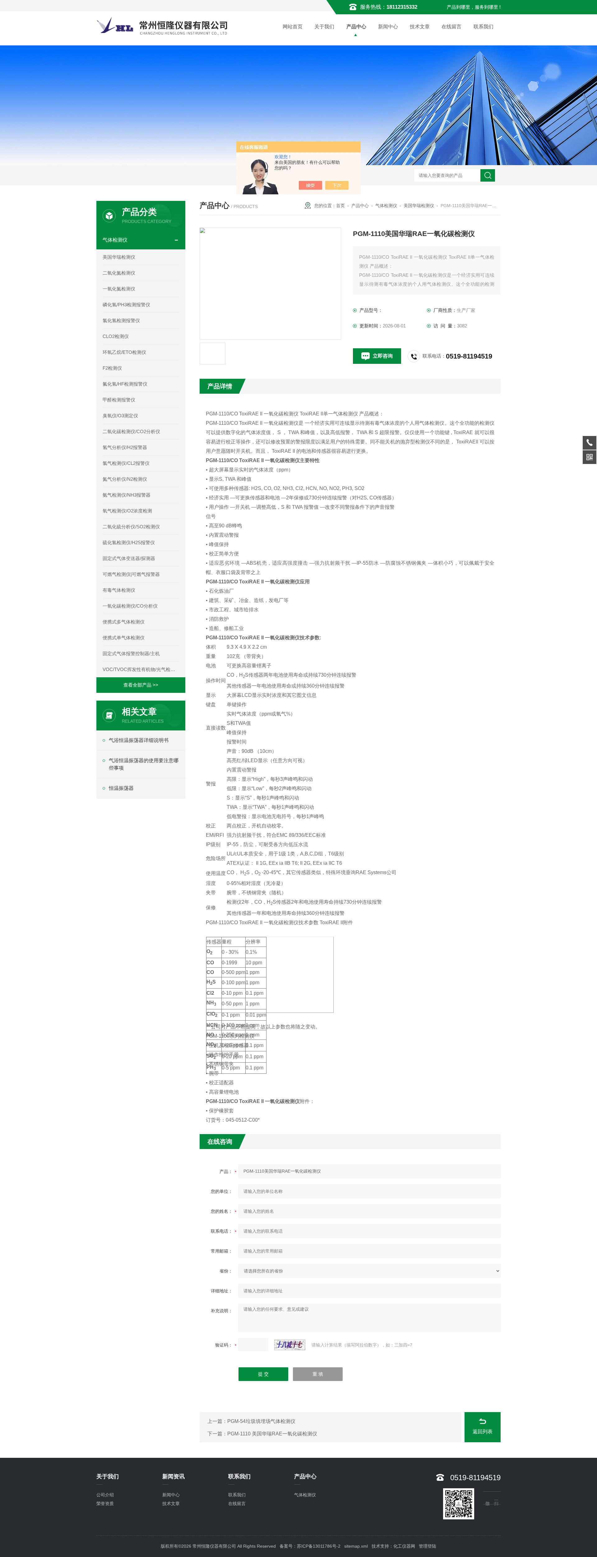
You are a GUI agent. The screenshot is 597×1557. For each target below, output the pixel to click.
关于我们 (324, 26)
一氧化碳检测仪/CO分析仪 (130, 606)
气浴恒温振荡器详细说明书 (139, 740)
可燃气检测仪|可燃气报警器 (131, 574)
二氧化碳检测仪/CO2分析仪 (131, 431)
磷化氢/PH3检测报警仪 (126, 304)
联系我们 (483, 26)
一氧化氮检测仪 (119, 288)
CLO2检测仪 (116, 336)
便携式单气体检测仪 (124, 637)
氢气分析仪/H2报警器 (125, 447)
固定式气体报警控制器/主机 (131, 653)
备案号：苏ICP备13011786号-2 (310, 1546)
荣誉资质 (105, 1503)
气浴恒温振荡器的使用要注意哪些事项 (143, 764)
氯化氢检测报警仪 (121, 320)
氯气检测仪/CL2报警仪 (126, 463)
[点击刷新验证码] (289, 1345)
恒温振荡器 (121, 788)
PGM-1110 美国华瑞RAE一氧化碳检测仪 (272, 1433)
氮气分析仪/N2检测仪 (125, 479)
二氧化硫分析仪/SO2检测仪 (131, 526)
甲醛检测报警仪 (119, 399)
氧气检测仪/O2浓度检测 (127, 510)
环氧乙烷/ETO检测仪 (124, 352)
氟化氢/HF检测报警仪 (125, 384)
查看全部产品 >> (140, 685)
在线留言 (451, 26)
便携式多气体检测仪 (124, 621)
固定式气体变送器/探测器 (129, 558)
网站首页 (293, 26)
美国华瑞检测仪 (419, 205)
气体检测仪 (386, 205)
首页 (340, 205)
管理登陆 (427, 1546)
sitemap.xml (356, 1546)
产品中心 (356, 26)
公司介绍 (105, 1494)
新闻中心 (388, 26)
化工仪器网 (404, 1546)
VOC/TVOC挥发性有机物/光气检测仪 (141, 669)
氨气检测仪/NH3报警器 (126, 495)
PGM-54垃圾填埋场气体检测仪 (261, 1421)
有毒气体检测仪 (119, 590)
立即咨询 (383, 356)
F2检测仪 (112, 368)
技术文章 (420, 26)
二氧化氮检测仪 (119, 273)
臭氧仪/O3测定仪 (120, 415)
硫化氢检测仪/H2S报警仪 (129, 542)
